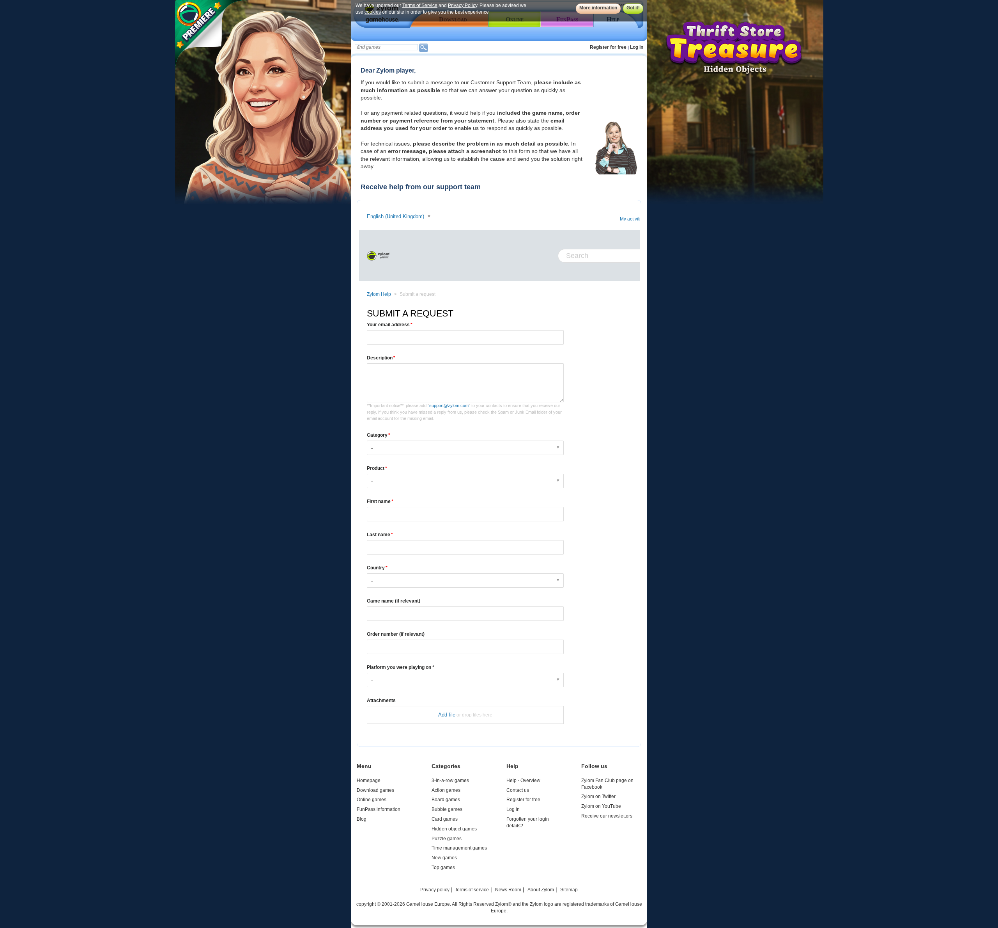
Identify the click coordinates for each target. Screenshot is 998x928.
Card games (445, 819)
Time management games (459, 848)
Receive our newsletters (606, 816)
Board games (446, 799)
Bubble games (447, 809)
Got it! (633, 8)
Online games (371, 799)
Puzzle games (447, 838)
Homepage (368, 780)
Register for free (608, 47)
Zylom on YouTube (601, 806)
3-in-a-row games (450, 780)
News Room (508, 889)
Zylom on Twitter (598, 796)
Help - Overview (523, 780)
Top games (443, 867)
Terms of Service (419, 5)
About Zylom (540, 889)
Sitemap (569, 889)
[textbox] (386, 47)
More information (598, 8)
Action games (446, 790)
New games (444, 857)
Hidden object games (454, 829)
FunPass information (378, 809)
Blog (361, 819)
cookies (373, 12)
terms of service (472, 889)
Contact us (517, 790)
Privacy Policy (462, 5)
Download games (375, 790)
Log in (636, 47)
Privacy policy (434, 889)
